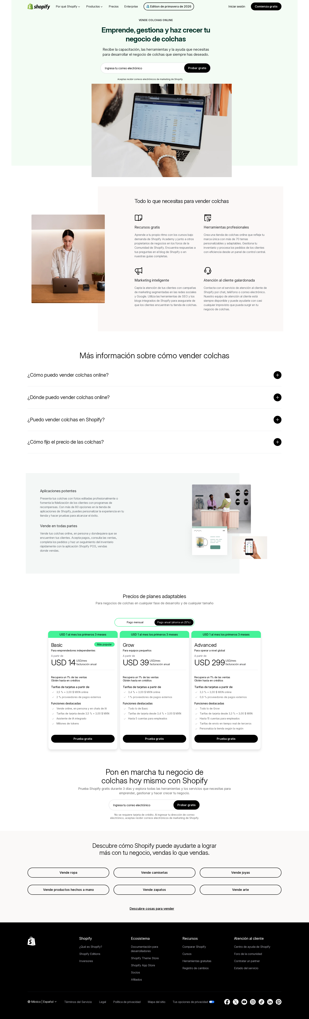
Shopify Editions (89, 954)
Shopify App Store (143, 965)
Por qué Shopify (66, 6)
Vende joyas (240, 872)
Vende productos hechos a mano (68, 890)
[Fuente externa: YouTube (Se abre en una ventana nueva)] (244, 1002)
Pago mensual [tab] (135, 622)
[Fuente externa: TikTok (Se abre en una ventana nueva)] (261, 1002)
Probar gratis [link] (197, 68)
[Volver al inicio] (31, 941)
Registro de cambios (195, 968)
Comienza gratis (266, 6)
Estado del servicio (246, 968)
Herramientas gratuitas (196, 961)
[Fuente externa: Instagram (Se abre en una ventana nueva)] (253, 1002)
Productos (93, 6)
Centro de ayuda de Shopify (252, 946)
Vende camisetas (154, 872)
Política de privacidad (127, 1002)
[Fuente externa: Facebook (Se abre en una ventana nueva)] (227, 1002)
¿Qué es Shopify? (90, 946)
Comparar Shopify (194, 946)
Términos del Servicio (78, 1002)
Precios (114, 6)
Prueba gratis (82, 739)
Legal (102, 1002)
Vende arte (240, 890)
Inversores (86, 961)
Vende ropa (68, 872)
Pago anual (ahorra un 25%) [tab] (174, 622)
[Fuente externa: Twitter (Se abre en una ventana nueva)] (236, 1002)
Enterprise (131, 6)
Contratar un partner (247, 961)
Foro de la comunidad (248, 954)
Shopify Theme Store (145, 958)
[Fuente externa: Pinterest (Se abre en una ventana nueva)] (278, 1002)
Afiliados (136, 979)
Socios (135, 972)
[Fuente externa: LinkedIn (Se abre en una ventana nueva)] (270, 1002)
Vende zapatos (154, 890)
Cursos (187, 954)
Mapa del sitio (156, 1002)
